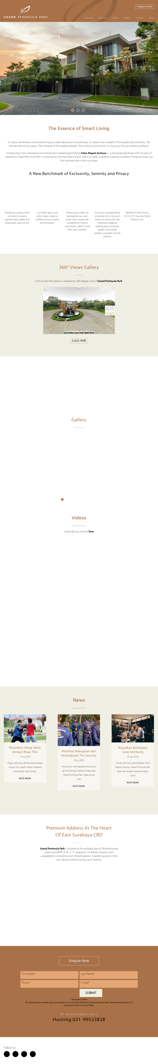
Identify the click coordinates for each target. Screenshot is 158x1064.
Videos (127, 18)
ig (24, 1054)
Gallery (115, 18)
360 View (102, 18)
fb (7, 1054)
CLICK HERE (79, 340)
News (151, 18)
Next (82, 798)
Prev (75, 798)
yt (33, 1054)
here (91, 531)
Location (140, 18)
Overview (88, 18)
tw (15, 1054)
